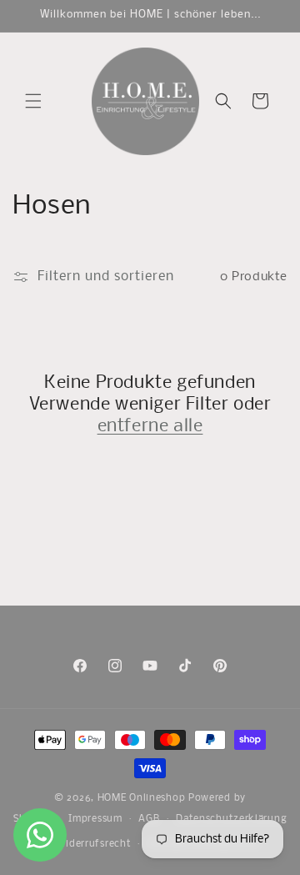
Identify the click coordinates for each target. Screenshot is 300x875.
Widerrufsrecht (94, 844)
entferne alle (150, 426)
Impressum (95, 819)
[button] (33, 101)
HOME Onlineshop (142, 798)
